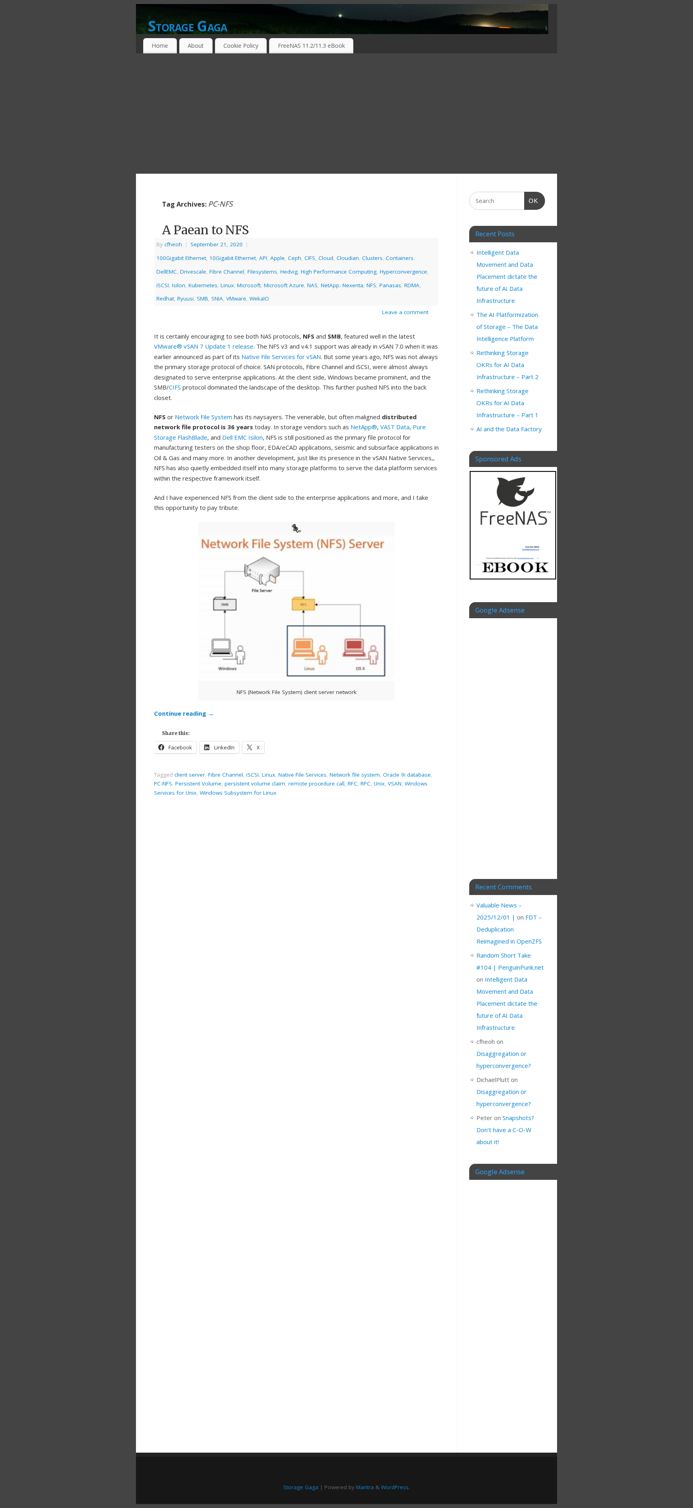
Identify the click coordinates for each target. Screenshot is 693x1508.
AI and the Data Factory (509, 429)
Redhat (165, 298)
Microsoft (249, 285)
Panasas (390, 285)
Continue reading (184, 713)
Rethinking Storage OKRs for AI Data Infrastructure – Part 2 (507, 365)
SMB (202, 298)
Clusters (372, 258)
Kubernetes (202, 285)
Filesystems (262, 271)
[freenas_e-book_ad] (513, 581)
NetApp (330, 285)
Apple (277, 258)
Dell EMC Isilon (242, 437)
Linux (227, 285)
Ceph (294, 258)
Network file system (355, 774)
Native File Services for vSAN (281, 357)
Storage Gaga (187, 26)
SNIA (217, 298)
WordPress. (395, 1487)
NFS (371, 285)
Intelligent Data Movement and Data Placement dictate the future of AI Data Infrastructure (506, 276)
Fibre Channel (226, 271)
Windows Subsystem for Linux (238, 792)
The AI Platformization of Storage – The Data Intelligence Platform (507, 327)
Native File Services (302, 774)
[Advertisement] (346, 113)
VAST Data (394, 427)
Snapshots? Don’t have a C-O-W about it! (505, 1130)
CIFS (309, 258)
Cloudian (347, 258)
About (196, 45)
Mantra (365, 1487)
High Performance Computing (339, 271)
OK (531, 200)
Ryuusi (185, 298)
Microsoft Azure (284, 285)
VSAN (394, 783)
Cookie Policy (240, 45)
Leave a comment (405, 312)
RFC (352, 783)
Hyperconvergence (403, 271)
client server (189, 774)
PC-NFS (163, 783)
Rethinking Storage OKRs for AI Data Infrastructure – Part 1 (507, 403)
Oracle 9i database (407, 774)
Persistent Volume (198, 783)
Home (160, 45)
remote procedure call (316, 783)
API (263, 258)
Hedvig (289, 271)
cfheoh (173, 244)
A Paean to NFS (205, 229)
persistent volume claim (255, 783)
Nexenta (352, 285)
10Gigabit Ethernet (232, 258)
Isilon (178, 285)
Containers (399, 258)
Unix (379, 783)
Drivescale (193, 271)
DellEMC (166, 271)
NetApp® (364, 427)
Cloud (325, 258)
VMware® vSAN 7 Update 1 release (203, 346)
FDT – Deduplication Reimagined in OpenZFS (509, 929)
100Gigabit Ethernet (181, 258)
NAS (312, 285)
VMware (236, 298)
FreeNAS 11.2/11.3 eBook (311, 45)
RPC (366, 783)
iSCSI (162, 285)
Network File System (203, 417)
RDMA (411, 285)
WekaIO (259, 298)
